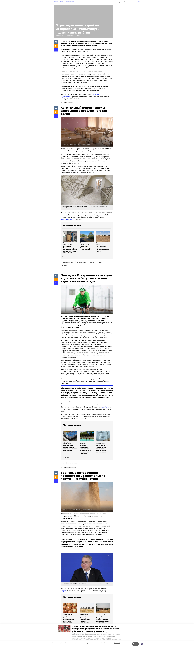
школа (100, 262)
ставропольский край (67, 262)
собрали (64, 591)
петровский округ (81, 262)
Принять (135, 644)
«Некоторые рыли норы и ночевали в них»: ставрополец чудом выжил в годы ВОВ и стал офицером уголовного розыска (95, 628)
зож (63, 463)
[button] (64, 628)
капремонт (92, 262)
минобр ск (64, 265)
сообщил (105, 407)
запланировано (66, 219)
